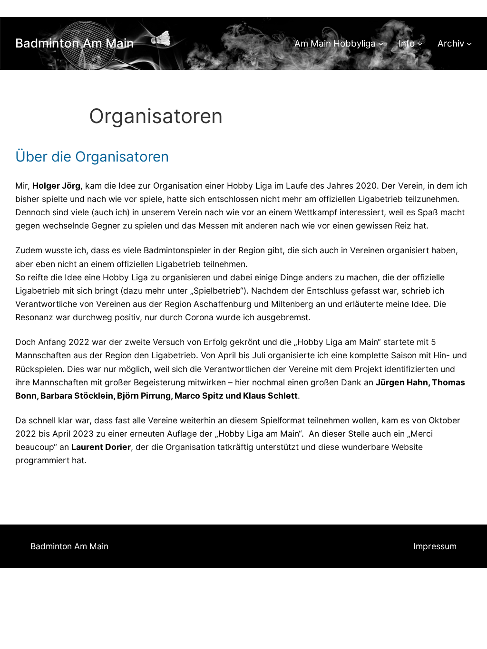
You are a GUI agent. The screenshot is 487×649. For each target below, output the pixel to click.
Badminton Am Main (74, 43)
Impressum (435, 546)
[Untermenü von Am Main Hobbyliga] (380, 43)
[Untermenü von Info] (419, 43)
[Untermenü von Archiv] (469, 43)
